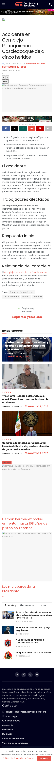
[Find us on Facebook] (17, 674)
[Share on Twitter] (14, 128)
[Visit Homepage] (26, 4)
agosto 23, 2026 (17, 356)
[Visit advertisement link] (27, 12)
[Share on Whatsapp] (23, 128)
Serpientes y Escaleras (35, 64)
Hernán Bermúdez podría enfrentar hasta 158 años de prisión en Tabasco (25, 523)
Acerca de (7, 725)
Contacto (7, 729)
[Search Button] (50, 4)
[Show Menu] (3, 4)
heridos (26, 296)
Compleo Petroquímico (21, 292)
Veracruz (37, 296)
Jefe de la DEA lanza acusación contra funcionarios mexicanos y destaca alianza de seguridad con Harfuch (26, 344)
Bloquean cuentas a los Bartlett (33, 652)
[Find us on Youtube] (37, 674)
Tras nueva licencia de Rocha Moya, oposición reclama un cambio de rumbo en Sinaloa (25, 399)
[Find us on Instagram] (30, 674)
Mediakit (7, 734)
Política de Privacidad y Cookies (18, 758)
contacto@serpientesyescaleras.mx (26, 711)
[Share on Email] (31, 128)
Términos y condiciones (15, 743)
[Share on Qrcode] (40, 128)
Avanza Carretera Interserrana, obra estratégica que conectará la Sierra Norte (34, 615)
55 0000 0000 (12, 720)
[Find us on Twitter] (23, 675)
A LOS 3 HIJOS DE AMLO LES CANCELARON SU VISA (30, 641)
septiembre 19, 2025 (14, 67)
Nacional (8, 70)
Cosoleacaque (11, 296)
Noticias (16, 70)
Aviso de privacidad (13, 738)
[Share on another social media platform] (48, 128)
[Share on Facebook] (6, 128)
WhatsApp (11, 716)
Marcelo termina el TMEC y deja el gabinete (33, 629)
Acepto (44, 758)
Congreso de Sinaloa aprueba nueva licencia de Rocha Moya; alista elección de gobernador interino (25, 446)
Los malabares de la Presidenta (18, 588)
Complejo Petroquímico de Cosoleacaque (25, 272)
